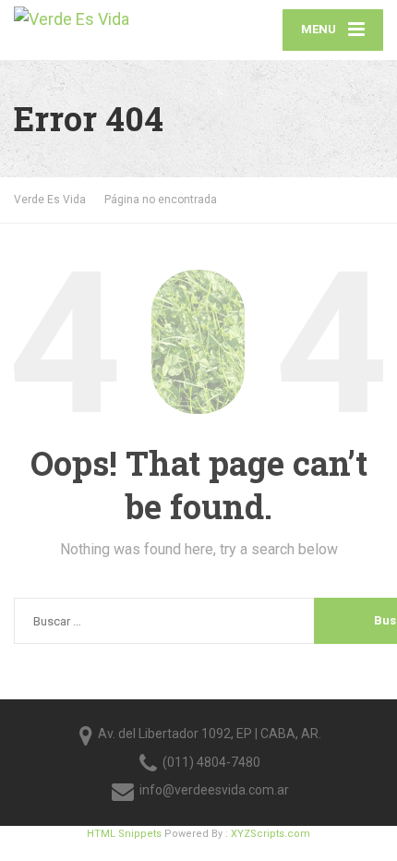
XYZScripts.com (270, 834)
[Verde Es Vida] (106, 16)
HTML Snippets (124, 834)
